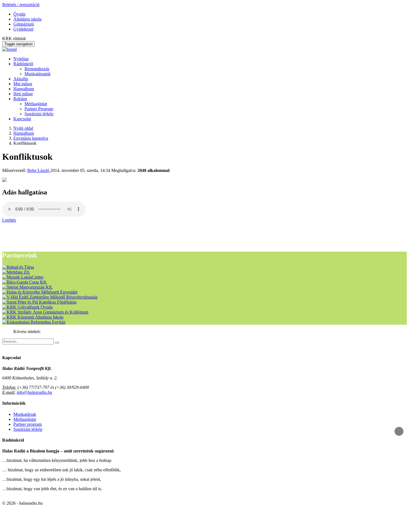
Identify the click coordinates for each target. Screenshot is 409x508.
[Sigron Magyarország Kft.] (27, 287)
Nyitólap (21, 58)
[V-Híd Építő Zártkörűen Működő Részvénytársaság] (49, 297)
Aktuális (20, 78)
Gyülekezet (23, 29)
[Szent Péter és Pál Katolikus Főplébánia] (39, 302)
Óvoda (19, 14)
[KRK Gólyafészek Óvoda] (27, 307)
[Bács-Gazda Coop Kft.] (24, 282)
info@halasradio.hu (34, 392)
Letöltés (9, 220)
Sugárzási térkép (38, 113)
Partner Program (38, 108)
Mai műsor (22, 83)
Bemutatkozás (36, 68)
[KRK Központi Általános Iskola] (32, 317)
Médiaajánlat (35, 103)
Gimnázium (23, 24)
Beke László (38, 170)
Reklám (20, 98)
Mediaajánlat (24, 419)
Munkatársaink (37, 73)
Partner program (27, 424)
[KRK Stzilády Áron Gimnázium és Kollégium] (45, 312)
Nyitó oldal (23, 128)
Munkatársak (24, 414)
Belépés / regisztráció (21, 4)
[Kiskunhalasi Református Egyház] (33, 322)
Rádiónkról (23, 63)
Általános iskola (27, 19)
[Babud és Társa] (18, 267)
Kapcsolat (22, 118)
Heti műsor (23, 93)
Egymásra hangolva (30, 138)
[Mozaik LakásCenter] (22, 277)
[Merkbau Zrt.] (16, 272)
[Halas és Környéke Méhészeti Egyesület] (39, 292)
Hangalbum (23, 88)
